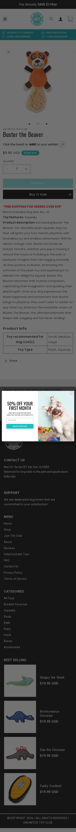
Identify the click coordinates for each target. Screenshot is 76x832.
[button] (20, 427)
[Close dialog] (71, 393)
